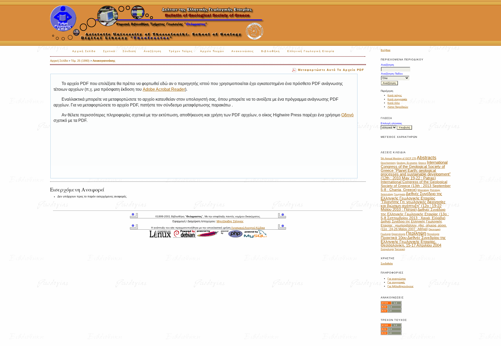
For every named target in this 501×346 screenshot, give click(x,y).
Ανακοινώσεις (242, 51)
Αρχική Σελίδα (84, 51)
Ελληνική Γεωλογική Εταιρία (311, 51)
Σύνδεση (129, 51)
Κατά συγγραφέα (397, 99)
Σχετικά (109, 51)
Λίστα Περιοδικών (397, 106)
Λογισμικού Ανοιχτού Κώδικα (248, 227)
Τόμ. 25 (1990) (80, 60)
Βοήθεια (385, 50)
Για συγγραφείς (396, 282)
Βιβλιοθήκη (270, 51)
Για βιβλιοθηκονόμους (400, 286)
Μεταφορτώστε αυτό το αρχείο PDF (331, 69)
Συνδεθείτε (387, 263)
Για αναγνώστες (396, 278)
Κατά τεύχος (394, 95)
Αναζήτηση (153, 51)
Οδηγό (347, 115)
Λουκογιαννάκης (104, 60)
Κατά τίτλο (393, 102)
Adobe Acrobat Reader (164, 89)
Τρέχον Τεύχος (181, 51)
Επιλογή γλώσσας (391, 123)
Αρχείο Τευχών (212, 51)
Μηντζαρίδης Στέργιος (230, 221)
